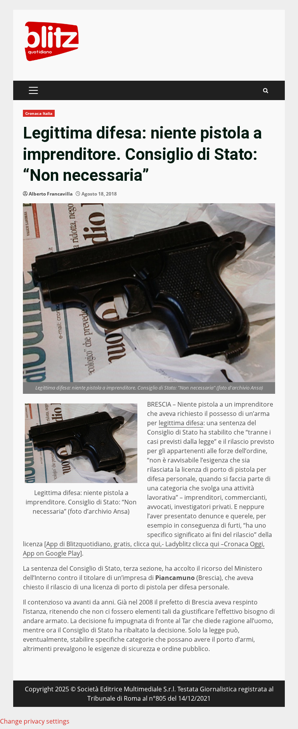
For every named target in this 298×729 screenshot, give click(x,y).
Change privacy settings (34, 721)
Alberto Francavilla (51, 193)
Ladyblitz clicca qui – (194, 544)
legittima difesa (181, 423)
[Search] (265, 90)
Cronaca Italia (38, 113)
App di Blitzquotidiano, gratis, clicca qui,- (105, 544)
